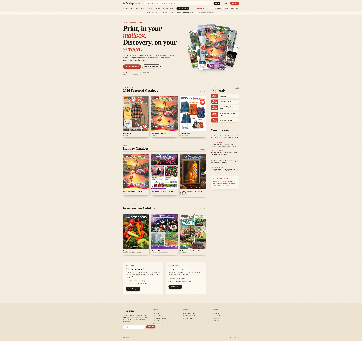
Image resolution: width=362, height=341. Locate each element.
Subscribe (151, 326)
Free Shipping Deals (189, 316)
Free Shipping (217, 8)
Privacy (237, 338)
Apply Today (132, 289)
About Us (156, 313)
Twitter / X (216, 316)
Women (125, 8)
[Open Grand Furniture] (228, 54)
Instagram (216, 318)
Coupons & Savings (189, 313)
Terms (231, 338)
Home (142, 8)
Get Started (174, 287)
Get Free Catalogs (131, 66)
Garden (226, 8)
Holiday (209, 8)
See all (202, 91)
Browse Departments (151, 66)
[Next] (206, 114)
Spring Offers (234, 8)
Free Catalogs (182, 8)
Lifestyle (149, 8)
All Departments (168, 8)
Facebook (216, 313)
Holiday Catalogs (188, 318)
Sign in (227, 3)
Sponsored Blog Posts (159, 318)
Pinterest (216, 321)
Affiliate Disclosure (158, 323)
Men (131, 8)
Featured (157, 8)
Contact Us (156, 321)
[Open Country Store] (216, 46)
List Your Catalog (158, 316)
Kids (136, 8)
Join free (234, 3)
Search (217, 3)
